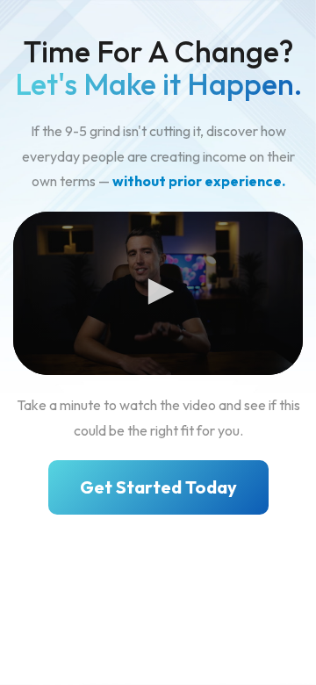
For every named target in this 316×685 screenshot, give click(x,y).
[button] (158, 291)
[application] (158, 293)
